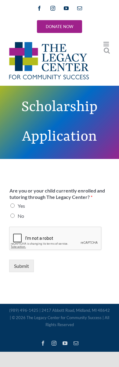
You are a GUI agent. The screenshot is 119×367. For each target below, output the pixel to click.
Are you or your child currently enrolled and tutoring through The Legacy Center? (57, 194)
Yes (21, 206)
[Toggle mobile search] (107, 50)
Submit (21, 266)
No (21, 216)
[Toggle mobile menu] (106, 44)
